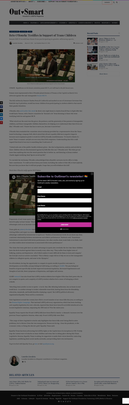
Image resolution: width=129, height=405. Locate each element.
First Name (41, 196)
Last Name (41, 205)
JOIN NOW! (64, 225)
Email (39, 187)
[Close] (92, 174)
